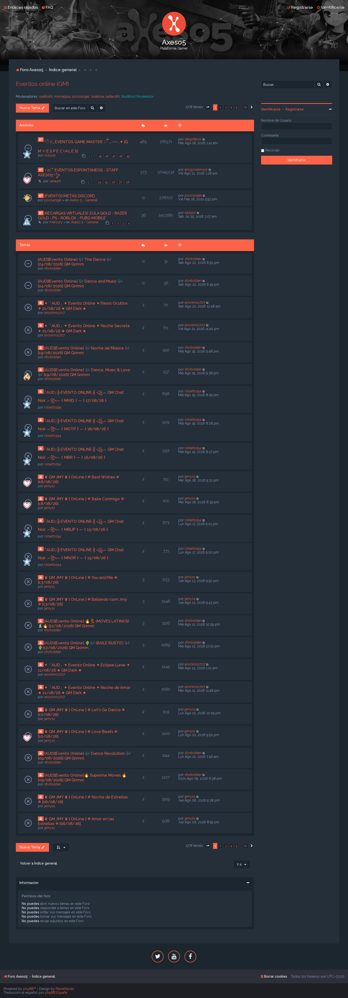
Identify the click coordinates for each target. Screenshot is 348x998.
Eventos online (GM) (42, 83)
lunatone (97, 96)
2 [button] (220, 107)
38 (127, 182)
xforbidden (52, 268)
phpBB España (56, 992)
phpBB (28, 989)
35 (106, 182)
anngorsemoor (196, 169)
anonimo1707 (54, 313)
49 (127, 156)
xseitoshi (45, 96)
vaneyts (55, 181)
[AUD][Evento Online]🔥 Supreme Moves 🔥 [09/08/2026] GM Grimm (82, 777)
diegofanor (193, 139)
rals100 (190, 213)
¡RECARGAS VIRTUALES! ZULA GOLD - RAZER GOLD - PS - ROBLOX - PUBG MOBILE (82, 215)
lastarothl (113, 96)
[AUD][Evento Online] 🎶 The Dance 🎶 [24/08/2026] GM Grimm (75, 261)
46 (107, 156)
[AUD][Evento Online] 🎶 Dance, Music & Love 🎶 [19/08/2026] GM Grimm (84, 372)
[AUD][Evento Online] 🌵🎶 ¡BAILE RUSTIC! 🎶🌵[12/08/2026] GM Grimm (83, 645)
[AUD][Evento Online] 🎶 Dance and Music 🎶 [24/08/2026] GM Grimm (80, 283)
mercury (55, 222)
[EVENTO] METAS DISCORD (69, 195)
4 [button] (231, 107)
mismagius (62, 96)
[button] (208, 107)
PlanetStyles (65, 989)
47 (114, 156)
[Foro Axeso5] (174, 24)
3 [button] (226, 107)
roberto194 (52, 407)
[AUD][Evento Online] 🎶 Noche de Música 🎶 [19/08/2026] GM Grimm (83, 350)
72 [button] (245, 107)
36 (113, 182)
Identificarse (271, 109)
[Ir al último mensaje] (203, 139)
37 (120, 182)
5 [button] (236, 107)
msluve (49, 155)
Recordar (272, 150)
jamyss (49, 486)
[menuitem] (47, 7)
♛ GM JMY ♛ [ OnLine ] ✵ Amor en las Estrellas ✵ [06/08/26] (76, 821)
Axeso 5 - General (83, 200)
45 (100, 156)
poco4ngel (80, 96)
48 (121, 156)
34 (99, 182)
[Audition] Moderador (137, 96)
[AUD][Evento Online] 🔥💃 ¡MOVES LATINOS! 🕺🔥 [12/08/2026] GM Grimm (83, 623)
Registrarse (295, 109)
